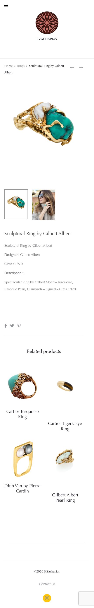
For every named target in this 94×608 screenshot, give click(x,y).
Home (8, 66)
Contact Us (47, 584)
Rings (20, 66)
